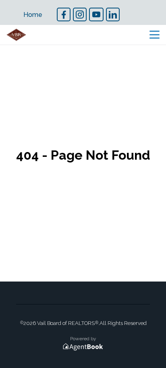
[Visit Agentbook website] (83, 347)
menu (154, 35)
